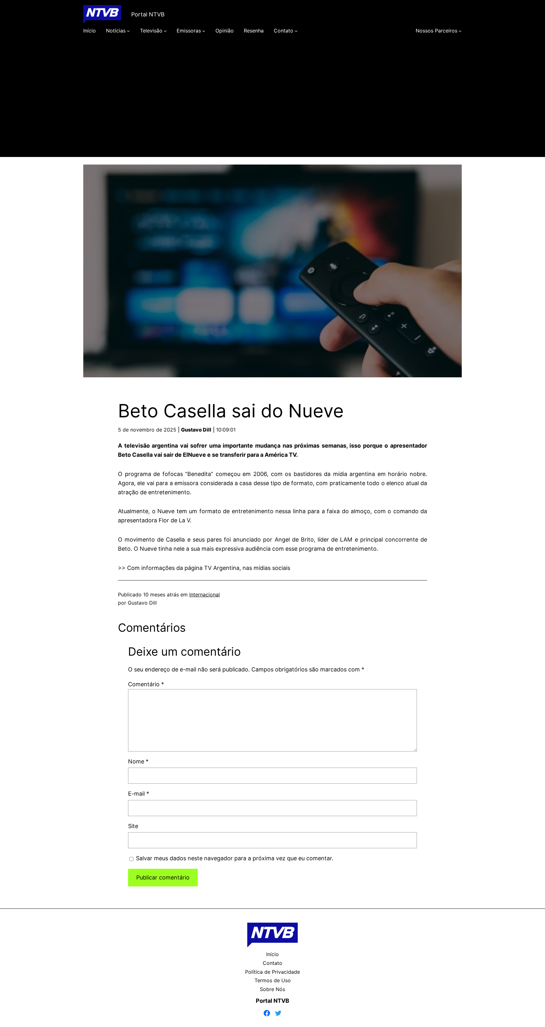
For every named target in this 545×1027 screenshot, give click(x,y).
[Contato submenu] (296, 30)
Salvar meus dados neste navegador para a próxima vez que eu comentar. (234, 858)
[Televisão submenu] (165, 30)
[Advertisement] (272, 105)
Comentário (146, 684)
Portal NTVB (148, 14)
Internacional (204, 594)
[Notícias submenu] (128, 30)
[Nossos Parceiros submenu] (460, 30)
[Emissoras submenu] (203, 30)
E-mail (138, 793)
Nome (138, 761)
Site (133, 826)
